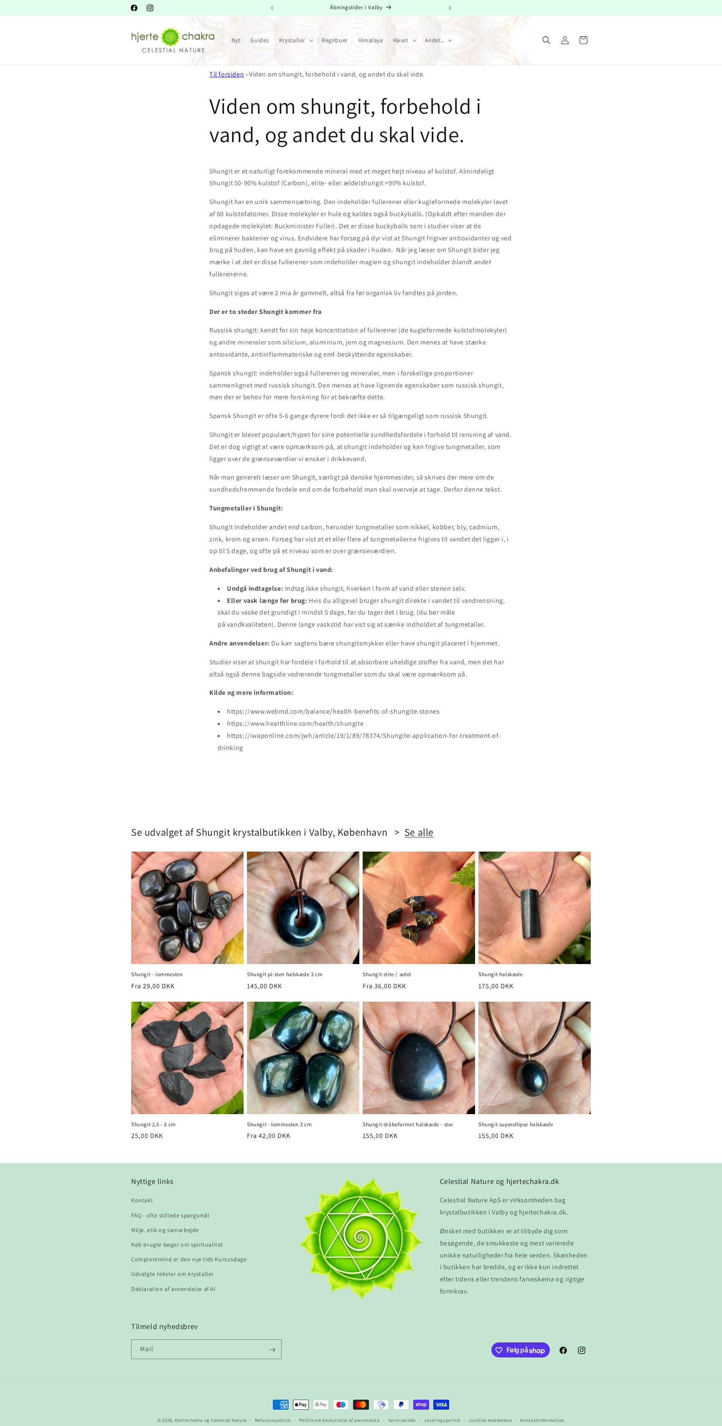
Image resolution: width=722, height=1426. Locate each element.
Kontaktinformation (542, 1420)
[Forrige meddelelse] (272, 8)
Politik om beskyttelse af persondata (339, 1420)
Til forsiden (226, 74)
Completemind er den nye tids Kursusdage (189, 1259)
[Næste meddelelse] (450, 8)
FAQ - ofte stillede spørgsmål (170, 1215)
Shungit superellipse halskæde (515, 1124)
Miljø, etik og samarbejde (165, 1230)
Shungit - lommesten (157, 974)
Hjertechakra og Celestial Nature (211, 1420)
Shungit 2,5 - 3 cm (153, 1124)
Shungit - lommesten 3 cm (279, 1124)
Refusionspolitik (273, 1420)
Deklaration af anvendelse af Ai (173, 1289)
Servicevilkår (402, 1420)
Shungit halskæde (500, 974)
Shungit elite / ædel (387, 974)
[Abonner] (272, 1350)
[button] (295, 40)
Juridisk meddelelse (490, 1420)
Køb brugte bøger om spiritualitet (177, 1244)
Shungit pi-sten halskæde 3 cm (285, 974)
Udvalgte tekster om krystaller (172, 1274)
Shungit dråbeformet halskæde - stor (408, 1124)
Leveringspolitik (442, 1420)
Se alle (419, 832)
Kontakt (142, 1200)
